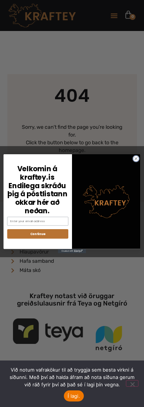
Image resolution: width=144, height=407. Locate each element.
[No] (132, 383)
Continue (37, 233)
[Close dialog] (136, 158)
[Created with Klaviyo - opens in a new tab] (72, 251)
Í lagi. (74, 396)
